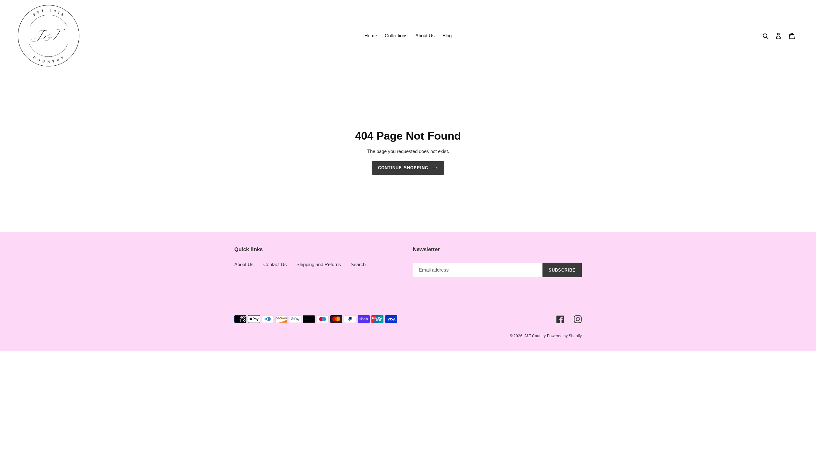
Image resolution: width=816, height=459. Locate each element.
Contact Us (275, 264)
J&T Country (535, 336)
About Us (244, 264)
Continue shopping (403, 167)
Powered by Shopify (564, 336)
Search (358, 264)
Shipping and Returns (318, 264)
